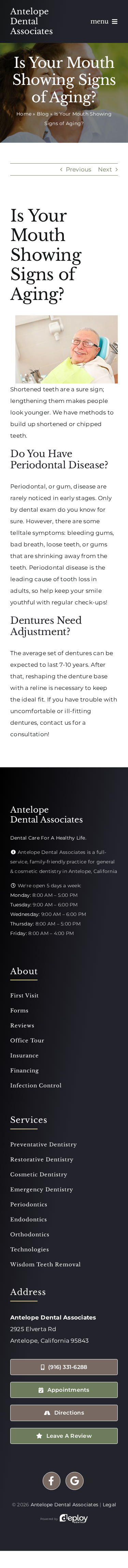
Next (105, 169)
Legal (109, 1505)
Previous (78, 169)
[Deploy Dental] (74, 1519)
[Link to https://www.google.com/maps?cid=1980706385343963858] (75, 1481)
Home (23, 114)
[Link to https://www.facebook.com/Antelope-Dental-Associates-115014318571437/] (52, 1481)
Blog (43, 114)
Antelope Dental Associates (65, 1505)
